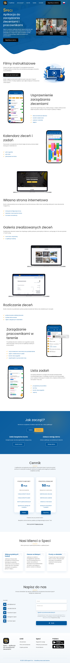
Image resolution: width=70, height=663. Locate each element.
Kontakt (41, 3)
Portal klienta (39, 647)
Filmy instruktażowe (25, 644)
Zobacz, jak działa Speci (12, 75)
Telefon (31, 430)
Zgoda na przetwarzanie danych (46, 612)
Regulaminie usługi (55, 617)
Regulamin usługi (40, 642)
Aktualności (23, 642)
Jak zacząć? (20, 3)
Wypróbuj (46, 512)
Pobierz (24, 512)
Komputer (39, 430)
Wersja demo (51, 444)
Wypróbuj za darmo (53, 3)
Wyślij (52, 623)
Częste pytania (24, 647)
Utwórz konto (18, 444)
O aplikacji (11, 3)
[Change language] (64, 2)
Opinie (34, 3)
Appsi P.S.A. (30, 660)
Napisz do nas (39, 524)
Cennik (28, 3)
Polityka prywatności (41, 644)
